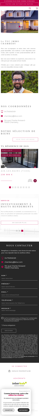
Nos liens (34, 410)
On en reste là (23, 391)
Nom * (4, 275)
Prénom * (5, 283)
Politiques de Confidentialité (27, 356)
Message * (6, 308)
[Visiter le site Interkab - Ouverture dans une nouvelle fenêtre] (19, 384)
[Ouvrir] (30, 8)
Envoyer (9, 330)
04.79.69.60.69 (10, 111)
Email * (4, 292)
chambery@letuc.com (13, 116)
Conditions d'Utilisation (6, 357)
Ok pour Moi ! (23, 410)
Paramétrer (9, 410)
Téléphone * (7, 300)
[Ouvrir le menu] (37, 8)
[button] (17, 26)
